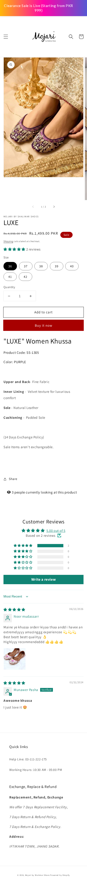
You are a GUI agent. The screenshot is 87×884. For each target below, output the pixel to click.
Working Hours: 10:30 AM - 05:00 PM (35, 770)
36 (10, 266)
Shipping (8, 241)
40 (72, 266)
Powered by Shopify (60, 875)
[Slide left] (33, 206)
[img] (14, 609)
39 (56, 266)
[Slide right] (54, 206)
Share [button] (13, 479)
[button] (6, 37)
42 (25, 277)
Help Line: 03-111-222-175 (28, 759)
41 (10, 277)
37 (26, 266)
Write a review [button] (43, 579)
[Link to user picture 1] (14, 659)
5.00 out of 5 (55, 530)
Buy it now (43, 325)
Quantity (9, 287)
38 (41, 266)
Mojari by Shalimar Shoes (37, 875)
